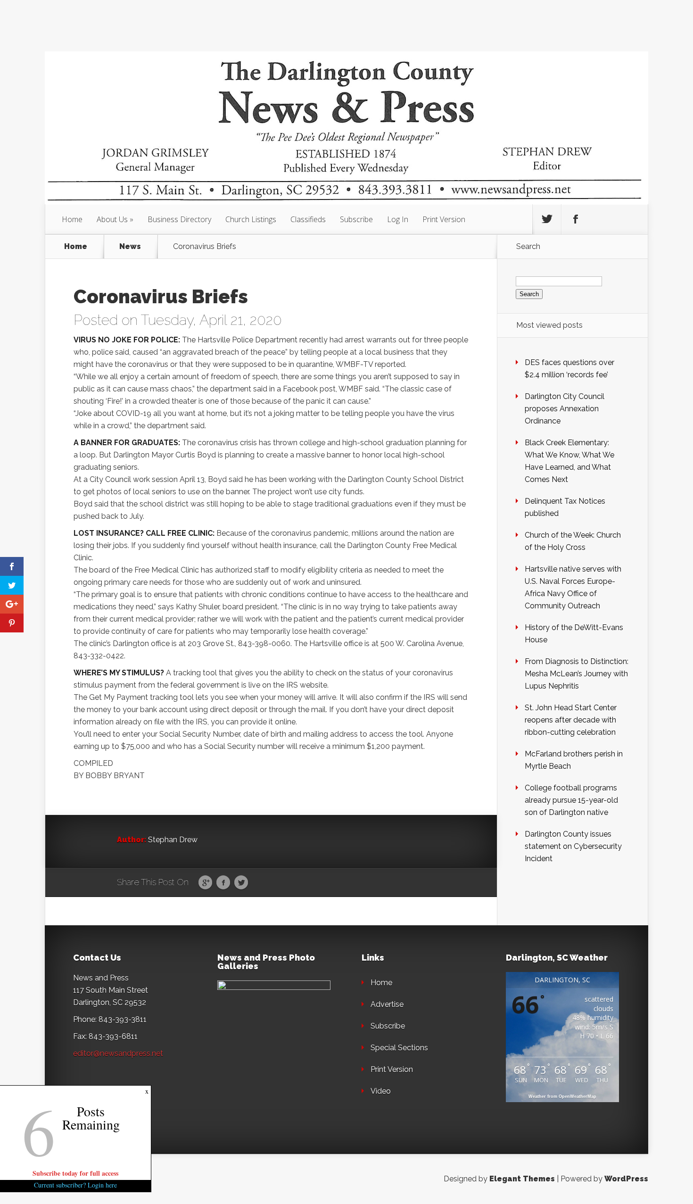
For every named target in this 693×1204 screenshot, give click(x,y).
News (130, 246)
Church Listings (250, 219)
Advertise (387, 1004)
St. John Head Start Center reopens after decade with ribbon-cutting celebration (571, 720)
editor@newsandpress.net (118, 1053)
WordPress (626, 1178)
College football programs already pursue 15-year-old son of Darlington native (571, 800)
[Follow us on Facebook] (575, 219)
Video (381, 1091)
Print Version (443, 219)
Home (72, 219)
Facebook (223, 882)
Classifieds (308, 219)
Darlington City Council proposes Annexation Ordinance (564, 408)
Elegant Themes (522, 1178)
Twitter (241, 882)
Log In (397, 219)
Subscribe (356, 219)
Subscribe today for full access (75, 1173)
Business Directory (179, 219)
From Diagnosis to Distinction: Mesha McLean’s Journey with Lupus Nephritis (576, 673)
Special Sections (399, 1047)
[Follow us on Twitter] (547, 219)
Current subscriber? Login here (75, 1184)
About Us (112, 219)
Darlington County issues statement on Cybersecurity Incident (573, 846)
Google (205, 882)
